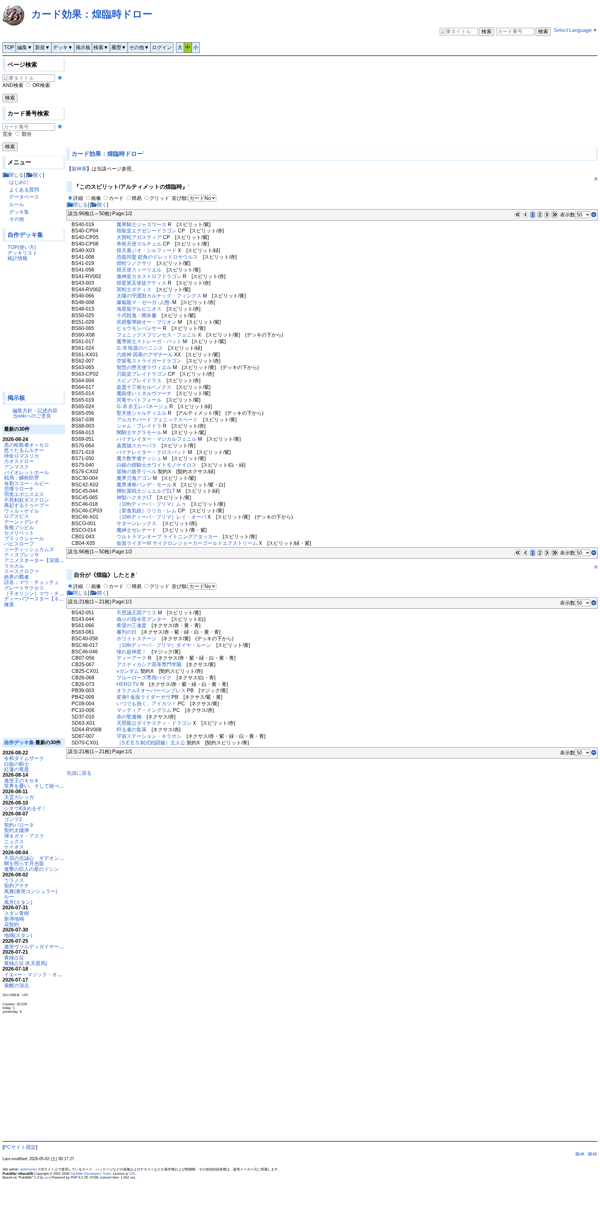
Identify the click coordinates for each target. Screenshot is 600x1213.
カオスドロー (19, 461)
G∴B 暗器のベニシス (140, 348)
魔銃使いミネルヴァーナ (144, 393)
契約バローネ (19, 825)
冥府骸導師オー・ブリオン (147, 322)
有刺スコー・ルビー (26, 483)
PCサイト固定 (20, 1147)
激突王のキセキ (21, 780)
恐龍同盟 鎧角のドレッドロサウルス (157, 257)
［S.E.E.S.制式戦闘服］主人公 (151, 742)
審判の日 (127, 632)
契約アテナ (16, 885)
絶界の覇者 (16, 577)
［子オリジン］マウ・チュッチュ (41, 593)
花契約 (11, 924)
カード (116, 198)
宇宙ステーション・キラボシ (149, 736)
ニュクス (14, 841)
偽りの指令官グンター (142, 619)
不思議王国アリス (137, 612)
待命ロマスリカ (21, 456)
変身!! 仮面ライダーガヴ (143, 697)
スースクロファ (21, 571)
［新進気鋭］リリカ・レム (147, 510)
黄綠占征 (14, 957)
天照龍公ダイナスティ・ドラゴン (154, 723)
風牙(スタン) (18, 902)
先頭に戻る (79, 773)
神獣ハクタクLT (134, 497)
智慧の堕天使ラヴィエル (144, 367)
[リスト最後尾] (593, 214)
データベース (24, 197)
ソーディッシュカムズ (29, 549)
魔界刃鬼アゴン (134, 478)
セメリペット (19, 532)
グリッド (159, 198)
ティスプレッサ (21, 554)
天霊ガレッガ (19, 797)
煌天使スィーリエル (139, 269)
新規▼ (42, 47)
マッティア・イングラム (144, 710)
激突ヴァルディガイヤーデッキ (39, 946)
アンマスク (16, 466)
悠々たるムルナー (24, 450)
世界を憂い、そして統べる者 (36, 786)
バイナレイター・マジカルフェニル (157, 439)
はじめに (19, 182)
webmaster (28, 1169)
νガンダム (128, 671)
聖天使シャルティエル (142, 413)
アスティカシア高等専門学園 (149, 664)
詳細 (78, 198)
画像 (96, 198)
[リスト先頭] (593, 553)
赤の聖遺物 (129, 716)
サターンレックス (137, 523)
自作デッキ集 (25, 234)
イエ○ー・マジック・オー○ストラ (42, 974)
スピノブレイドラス (139, 380)
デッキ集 (19, 212)
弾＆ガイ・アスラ (24, 836)
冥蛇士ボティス (134, 289)
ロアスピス (16, 516)
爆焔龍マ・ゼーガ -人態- (144, 302)
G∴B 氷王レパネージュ (142, 406)
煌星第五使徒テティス (142, 283)
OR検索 (41, 85)
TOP (9, 47)
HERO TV (128, 684)
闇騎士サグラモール (139, 432)
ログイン (162, 47)
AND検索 (12, 85)
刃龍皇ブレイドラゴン (142, 374)
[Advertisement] (33, 329)
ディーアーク (132, 658)
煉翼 (9, 604)
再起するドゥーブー (26, 505)
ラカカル (14, 566)
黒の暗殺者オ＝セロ (26, 445)
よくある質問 (24, 189)
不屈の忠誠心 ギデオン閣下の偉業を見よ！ (54, 858)
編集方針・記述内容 (35, 410)
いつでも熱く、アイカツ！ (147, 703)
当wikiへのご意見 (31, 416)
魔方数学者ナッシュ (139, 458)
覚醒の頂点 (16, 985)
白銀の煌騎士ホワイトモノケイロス (157, 465)
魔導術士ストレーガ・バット (149, 341)
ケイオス (14, 847)
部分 (27, 134)
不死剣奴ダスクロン (26, 500)
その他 (16, 219)
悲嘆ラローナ (19, 488)
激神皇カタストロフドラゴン (149, 276)
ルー (9, 896)
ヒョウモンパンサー (139, 328)
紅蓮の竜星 (16, 769)
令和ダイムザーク (24, 758)
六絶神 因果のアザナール (145, 354)
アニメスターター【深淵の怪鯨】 (41, 560)
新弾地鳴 (14, 918)
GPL (132, 1173)
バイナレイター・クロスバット (152, 452)
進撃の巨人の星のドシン (31, 869)
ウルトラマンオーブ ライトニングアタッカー (167, 536)
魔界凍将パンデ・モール (144, 484)
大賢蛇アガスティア (139, 237)
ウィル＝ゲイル (21, 511)
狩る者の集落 (132, 729)
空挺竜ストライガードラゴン (149, 360)
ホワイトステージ (137, 638)
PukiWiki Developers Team (90, 1173)
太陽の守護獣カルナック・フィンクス (159, 295)
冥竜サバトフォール (139, 400)
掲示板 (83, 47)
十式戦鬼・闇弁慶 (137, 315)
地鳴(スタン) (18, 935)
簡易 (137, 198)
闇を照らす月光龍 (24, 863)
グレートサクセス (24, 588)
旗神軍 (79, 168)
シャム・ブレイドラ (139, 426)
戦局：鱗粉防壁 (21, 477)
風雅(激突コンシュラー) (30, 891)
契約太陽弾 (16, 830)
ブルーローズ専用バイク (144, 677)
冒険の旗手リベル (137, 471)
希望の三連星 (132, 625)
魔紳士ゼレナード (137, 530)
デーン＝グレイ (21, 522)
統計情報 (18, 258)
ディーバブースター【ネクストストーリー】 (54, 598)
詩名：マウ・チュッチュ (31, 582)
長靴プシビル (19, 527)
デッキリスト (23, 253)
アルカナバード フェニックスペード (157, 419)
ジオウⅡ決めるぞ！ (25, 808)
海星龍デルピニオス (139, 309)
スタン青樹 (16, 913)
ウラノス (14, 880)
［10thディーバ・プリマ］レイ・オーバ (161, 517)
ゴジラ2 (13, 819)
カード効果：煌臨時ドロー (91, 14)
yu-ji (47, 1177)
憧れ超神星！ (132, 651)
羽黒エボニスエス (24, 494)
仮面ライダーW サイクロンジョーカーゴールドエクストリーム (187, 543)
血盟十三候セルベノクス (144, 387)
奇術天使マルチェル (139, 243)
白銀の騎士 (16, 764)
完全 (7, 134)
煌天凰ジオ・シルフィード (147, 250)
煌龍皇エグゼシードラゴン (147, 230)
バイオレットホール (26, 472)
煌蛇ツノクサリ (134, 263)
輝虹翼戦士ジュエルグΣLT (146, 491)
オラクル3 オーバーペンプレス (151, 690)
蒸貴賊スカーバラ (137, 445)
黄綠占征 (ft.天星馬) (25, 963)
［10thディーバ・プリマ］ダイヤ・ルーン (164, 645)
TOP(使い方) (22, 247)
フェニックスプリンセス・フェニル (157, 335)
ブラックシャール (24, 538)
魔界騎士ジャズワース (142, 224)
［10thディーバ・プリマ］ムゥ (151, 504)
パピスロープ (19, 543)
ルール (16, 204)
